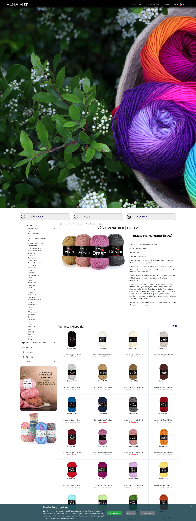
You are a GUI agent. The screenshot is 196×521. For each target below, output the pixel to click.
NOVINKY (142, 216)
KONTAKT (166, 5)
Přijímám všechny (114, 513)
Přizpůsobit (131, 513)
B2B (134, 5)
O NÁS (142, 5)
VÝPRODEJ (37, 216)
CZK (175, 5)
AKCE (87, 216)
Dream (80, 224)
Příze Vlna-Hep (70, 224)
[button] (14, 104)
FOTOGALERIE (153, 5)
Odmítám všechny (147, 513)
